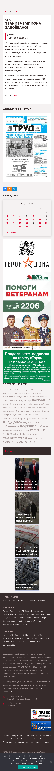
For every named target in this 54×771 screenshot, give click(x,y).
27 (27, 226)
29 (40, 226)
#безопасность (19, 403)
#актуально (41, 400)
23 (46, 223)
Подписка (32, 600)
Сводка (36, 618)
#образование (11, 426)
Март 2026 (19, 638)
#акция (6, 404)
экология (25, 624)
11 (13, 219)
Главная (6, 11)
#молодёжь (41, 418)
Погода (8, 451)
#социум (10, 437)
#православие (23, 430)
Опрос (48, 614)
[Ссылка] (27, 255)
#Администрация (37, 390)
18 (13, 223)
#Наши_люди (20, 396)
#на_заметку (29, 422)
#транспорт (32, 438)
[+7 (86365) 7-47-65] (5, 697)
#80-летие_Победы (9, 390)
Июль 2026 (19, 635)
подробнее (14, 758)
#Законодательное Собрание (14, 393)
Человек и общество (11, 624)
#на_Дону (11, 421)
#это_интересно (15, 441)
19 (20, 223)
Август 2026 (8, 635)
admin (11, 35)
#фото (39, 438)
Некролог (40, 614)
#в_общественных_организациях (16, 407)
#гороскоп (41, 407)
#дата (5, 411)
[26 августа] (27, 147)
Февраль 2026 (32, 638)
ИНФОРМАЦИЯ (9, 614)
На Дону (30, 614)
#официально (31, 426)
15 (40, 219)
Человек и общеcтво (32, 621)
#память (46, 426)
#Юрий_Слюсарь (22, 400)
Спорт (14, 11)
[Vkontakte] (5, 189)
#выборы (32, 408)
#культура (24, 418)
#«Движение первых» (23, 390)
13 (27, 219)
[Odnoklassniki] (9, 189)
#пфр (36, 434)
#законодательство (29, 411)
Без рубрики (15, 611)
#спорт (15, 95)
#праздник (37, 430)
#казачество (23, 414)
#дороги (12, 411)
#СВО (29, 396)
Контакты (16, 600)
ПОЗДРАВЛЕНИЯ (10, 618)
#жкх (19, 410)
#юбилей (31, 442)
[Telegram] (14, 189)
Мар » (13, 232)
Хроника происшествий (12, 621)
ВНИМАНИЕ (27, 611)
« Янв (8, 232)
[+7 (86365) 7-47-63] (5, 704)
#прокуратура (29, 434)
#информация (10, 414)
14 (33, 219)
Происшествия (25, 618)
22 (40, 223)
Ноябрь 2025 (21, 642)
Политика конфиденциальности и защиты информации (26, 742)
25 (13, 226)
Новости (6, 600)
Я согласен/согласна (27, 767)
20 (27, 223)
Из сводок (38, 611)
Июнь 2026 (30, 635)
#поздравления (10, 430)
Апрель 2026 (8, 638)
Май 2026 (40, 635)
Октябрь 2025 (34, 642)
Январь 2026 (45, 638)
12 (20, 219)
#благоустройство (39, 403)
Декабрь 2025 (8, 642)
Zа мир (5, 611)
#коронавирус (10, 418)
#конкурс (33, 414)
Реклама (41, 600)
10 (7, 219)
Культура (21, 614)
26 (20, 226)
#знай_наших (44, 411)
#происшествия (13, 433)
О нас (23, 600)
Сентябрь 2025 (9, 645)
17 (7, 223)
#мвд (34, 418)
